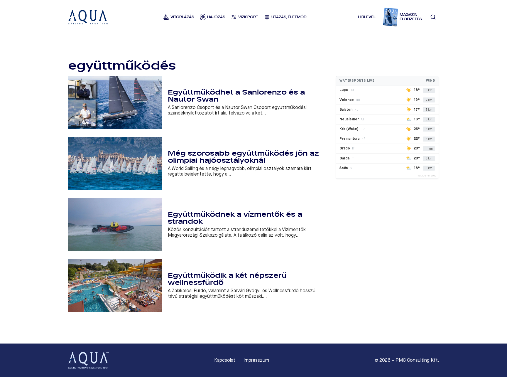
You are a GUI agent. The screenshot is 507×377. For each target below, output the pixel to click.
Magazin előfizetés (411, 17)
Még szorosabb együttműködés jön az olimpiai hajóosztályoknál (243, 157)
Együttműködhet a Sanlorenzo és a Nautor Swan (236, 96)
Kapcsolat (224, 360)
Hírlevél (367, 16)
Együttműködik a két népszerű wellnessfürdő (227, 279)
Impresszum (256, 360)
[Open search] (433, 17)
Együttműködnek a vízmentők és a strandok (235, 218)
